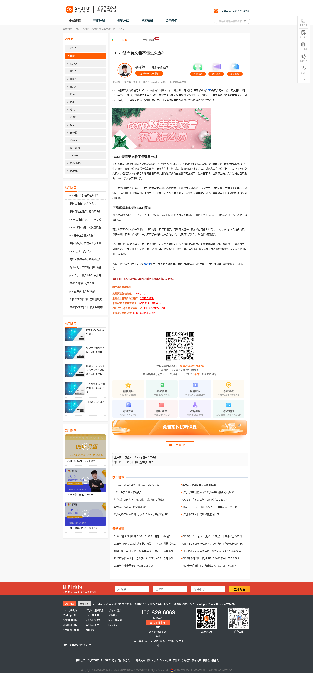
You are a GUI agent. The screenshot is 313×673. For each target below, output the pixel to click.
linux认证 (113, 625)
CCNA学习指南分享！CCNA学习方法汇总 (137, 485)
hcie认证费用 (115, 620)
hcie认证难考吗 (93, 620)
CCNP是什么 (139, 293)
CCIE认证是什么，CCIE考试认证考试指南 (87, 219)
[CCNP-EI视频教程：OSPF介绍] (85, 514)
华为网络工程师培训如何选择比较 (200, 514)
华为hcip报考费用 (95, 610)
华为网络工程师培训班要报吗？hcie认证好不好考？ (142, 514)
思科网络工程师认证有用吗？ (85, 211)
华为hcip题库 (115, 610)
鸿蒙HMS (75, 163)
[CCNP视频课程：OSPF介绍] (85, 446)
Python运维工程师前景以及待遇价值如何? (87, 267)
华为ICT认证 (93, 660)
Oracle (73, 140)
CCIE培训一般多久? (80, 251)
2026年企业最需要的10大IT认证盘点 (133, 565)
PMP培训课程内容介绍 (81, 283)
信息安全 (127, 660)
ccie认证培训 (92, 615)
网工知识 (75, 147)
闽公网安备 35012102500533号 (190, 670)
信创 (72, 124)
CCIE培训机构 (70, 620)
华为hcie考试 (92, 625)
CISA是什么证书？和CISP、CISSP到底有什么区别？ (143, 536)
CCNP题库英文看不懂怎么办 (179, 82)
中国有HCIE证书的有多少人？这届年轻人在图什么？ (211, 507)
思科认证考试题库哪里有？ (139, 462)
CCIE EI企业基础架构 (150, 303)
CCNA (73, 63)
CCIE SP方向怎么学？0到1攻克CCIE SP (204, 499)
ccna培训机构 (70, 610)
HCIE (73, 71)
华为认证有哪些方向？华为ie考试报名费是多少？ (209, 492)
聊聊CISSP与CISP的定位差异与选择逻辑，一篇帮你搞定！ (146, 551)
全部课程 (75, 21)
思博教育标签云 (211, 660)
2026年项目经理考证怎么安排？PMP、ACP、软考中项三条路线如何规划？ (154, 558)
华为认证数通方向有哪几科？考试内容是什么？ (139, 499)
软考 (72, 109)
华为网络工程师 (71, 629)
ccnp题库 (162, 82)
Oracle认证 (165, 660)
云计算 (73, 132)
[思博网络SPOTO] (91, 7)
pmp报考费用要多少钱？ (82, 291)
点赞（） (181, 445)
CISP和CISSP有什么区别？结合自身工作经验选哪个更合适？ (215, 543)
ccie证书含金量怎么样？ (82, 235)
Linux (73, 94)
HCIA (73, 86)
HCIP (73, 79)
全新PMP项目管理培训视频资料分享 (87, 299)
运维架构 (116, 660)
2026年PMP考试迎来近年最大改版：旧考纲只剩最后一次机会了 (148, 543)
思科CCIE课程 (70, 625)
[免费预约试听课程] (180, 430)
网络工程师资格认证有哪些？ (85, 259)
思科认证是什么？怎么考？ (84, 203)
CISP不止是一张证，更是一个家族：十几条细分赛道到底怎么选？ (218, 536)
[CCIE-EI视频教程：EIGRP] (85, 480)
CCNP (86, 29)
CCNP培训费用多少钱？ (145, 313)
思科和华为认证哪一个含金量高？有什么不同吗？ (87, 243)
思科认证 (90, 629)
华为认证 (113, 615)
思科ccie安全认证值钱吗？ (128, 492)
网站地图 (196, 660)
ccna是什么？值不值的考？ (84, 195)
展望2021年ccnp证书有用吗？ (141, 457)
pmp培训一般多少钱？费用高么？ (87, 275)
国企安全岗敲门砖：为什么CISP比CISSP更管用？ (209, 565)
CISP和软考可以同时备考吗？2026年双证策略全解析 (211, 558)
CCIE (73, 48)
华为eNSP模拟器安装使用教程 (199, 485)
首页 (78, 29)
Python (74, 170)
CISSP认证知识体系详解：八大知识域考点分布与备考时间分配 (216, 551)
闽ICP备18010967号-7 (220, 670)
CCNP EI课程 (147, 298)
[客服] (198, 68)
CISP (73, 117)
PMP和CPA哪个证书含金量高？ (86, 307)
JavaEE (74, 155)
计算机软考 (139, 660)
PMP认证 (106, 660)
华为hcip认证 (69, 615)
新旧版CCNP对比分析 (155, 308)
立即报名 (240, 589)
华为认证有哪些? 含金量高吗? (130, 507)
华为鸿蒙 (185, 660)
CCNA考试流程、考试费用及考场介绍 (87, 227)
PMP (72, 102)
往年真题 (303, 48)
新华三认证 (152, 660)
